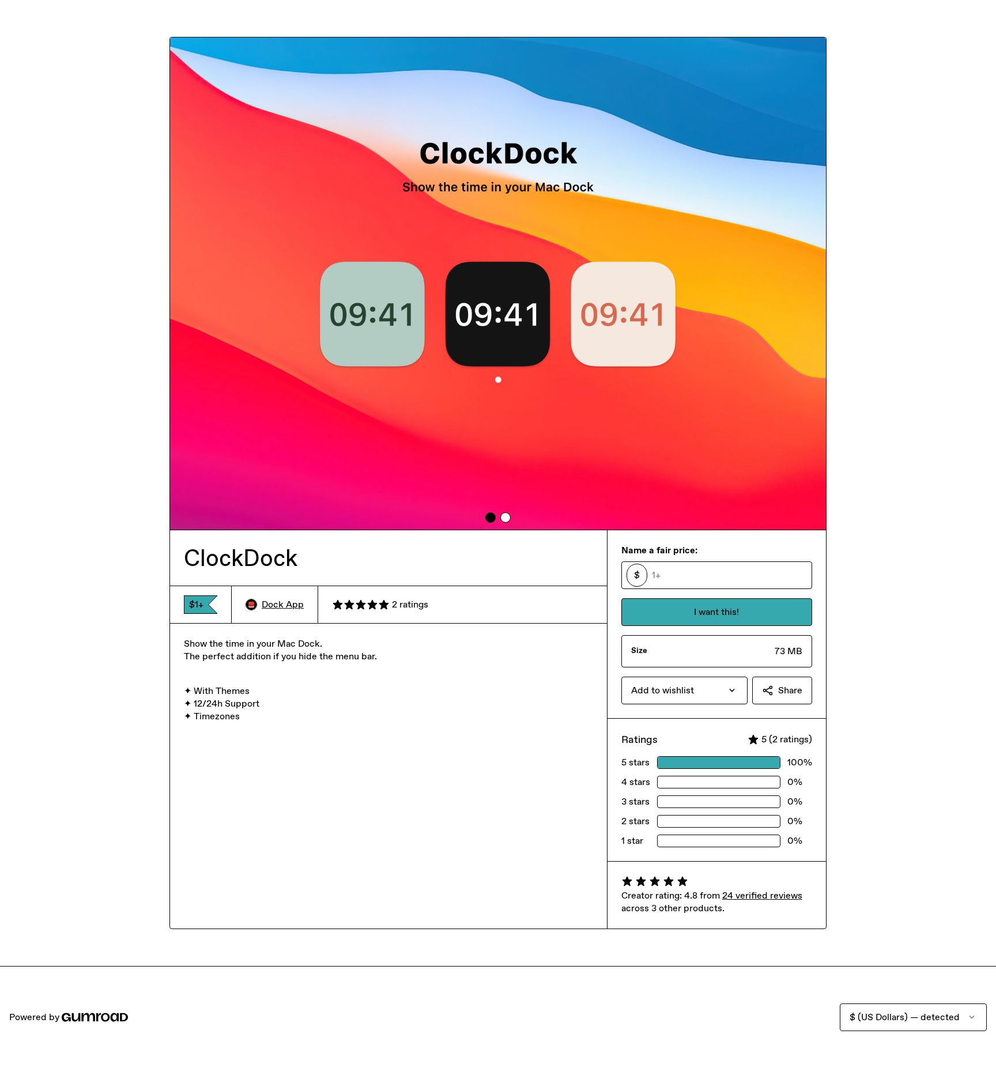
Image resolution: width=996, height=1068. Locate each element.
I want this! (716, 611)
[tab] (490, 517)
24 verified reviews (762, 895)
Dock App (283, 604)
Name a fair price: (659, 550)
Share (790, 690)
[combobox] (684, 690)
